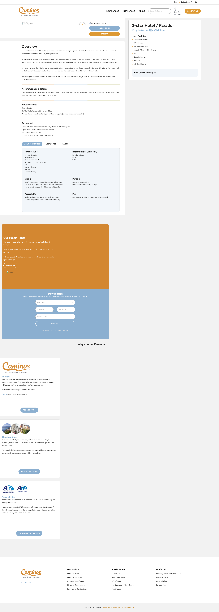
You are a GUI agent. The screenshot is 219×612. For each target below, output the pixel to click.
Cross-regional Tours (75, 581)
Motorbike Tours (118, 577)
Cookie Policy (161, 581)
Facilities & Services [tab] (32, 144)
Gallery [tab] (64, 144)
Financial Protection (29, 533)
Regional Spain (73, 573)
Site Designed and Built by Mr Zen (113, 607)
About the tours (29, 472)
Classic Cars (116, 573)
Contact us (192, 11)
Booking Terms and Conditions (168, 573)
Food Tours (116, 589)
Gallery (104, 34)
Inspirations (129, 11)
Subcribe (55, 324)
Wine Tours (116, 581)
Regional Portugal (74, 577)
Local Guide (104, 28)
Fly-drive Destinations (76, 585)
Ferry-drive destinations (77, 589)
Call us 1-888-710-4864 (189, 2)
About (142, 11)
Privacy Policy (161, 585)
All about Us (29, 410)
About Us (10, 265)
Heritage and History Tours (122, 585)
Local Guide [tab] (51, 144)
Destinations (112, 11)
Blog (175, 2)
